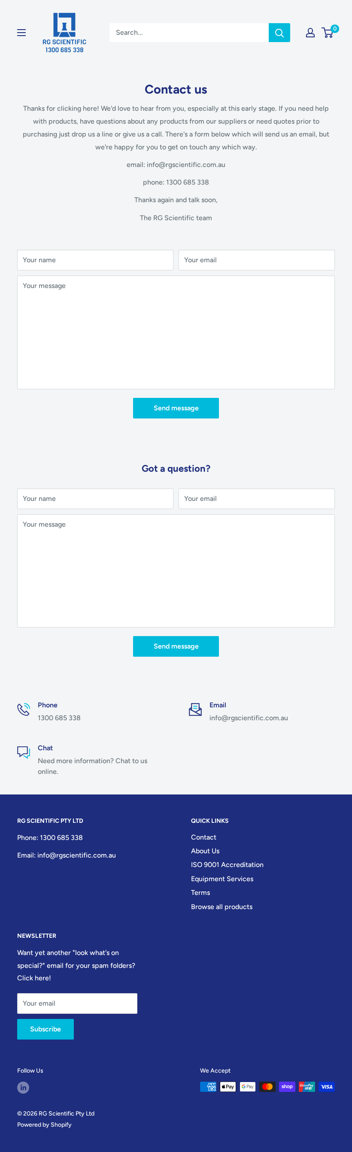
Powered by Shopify (44, 1124)
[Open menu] (21, 32)
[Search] (279, 32)
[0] (327, 32)
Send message (176, 408)
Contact (203, 837)
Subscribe (45, 1029)
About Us (205, 851)
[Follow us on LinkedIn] (23, 1088)
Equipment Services (222, 879)
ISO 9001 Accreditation (227, 865)
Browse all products (221, 907)
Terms (200, 892)
